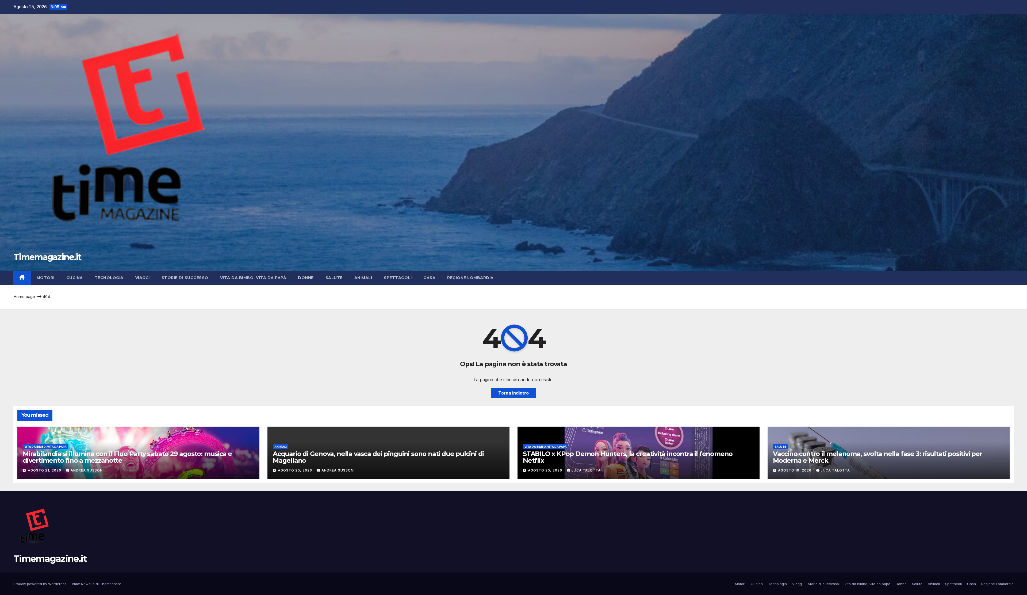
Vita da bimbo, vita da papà (253, 277)
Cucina (74, 277)
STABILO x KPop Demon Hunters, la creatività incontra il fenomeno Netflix (628, 457)
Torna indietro (513, 393)
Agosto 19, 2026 (795, 470)
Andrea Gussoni (87, 470)
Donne (306, 277)
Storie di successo (185, 277)
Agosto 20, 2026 (295, 470)
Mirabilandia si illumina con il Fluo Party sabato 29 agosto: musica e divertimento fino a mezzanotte (127, 457)
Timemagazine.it (47, 257)
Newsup (88, 584)
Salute (334, 277)
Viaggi (142, 277)
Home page (24, 296)
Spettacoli (398, 277)
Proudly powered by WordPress (40, 584)
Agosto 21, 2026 (45, 470)
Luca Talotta (586, 470)
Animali (363, 277)
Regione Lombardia (470, 277)
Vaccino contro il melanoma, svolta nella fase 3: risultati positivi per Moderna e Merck (877, 457)
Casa (429, 277)
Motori (46, 277)
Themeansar (110, 584)
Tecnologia (109, 277)
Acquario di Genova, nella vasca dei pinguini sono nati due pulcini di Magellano (378, 457)
